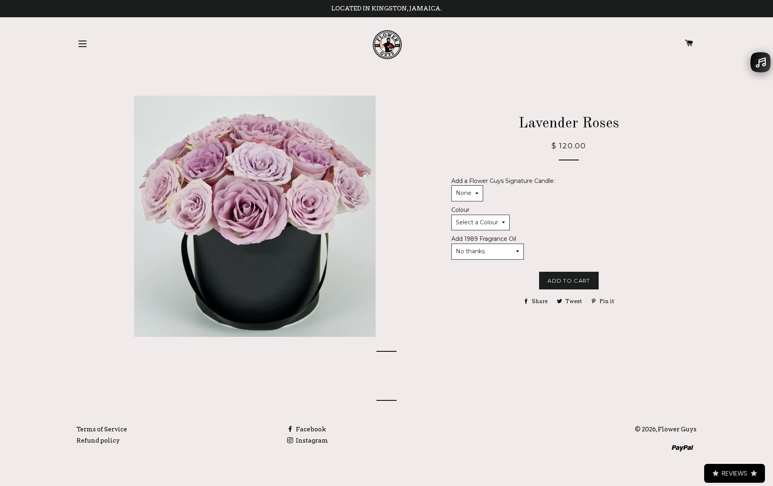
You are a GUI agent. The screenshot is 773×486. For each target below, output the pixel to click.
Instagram (311, 440)
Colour (460, 209)
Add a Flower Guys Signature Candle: (503, 181)
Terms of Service (101, 429)
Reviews (734, 473)
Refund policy (98, 440)
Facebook (310, 429)
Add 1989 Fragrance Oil (483, 238)
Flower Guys (677, 429)
